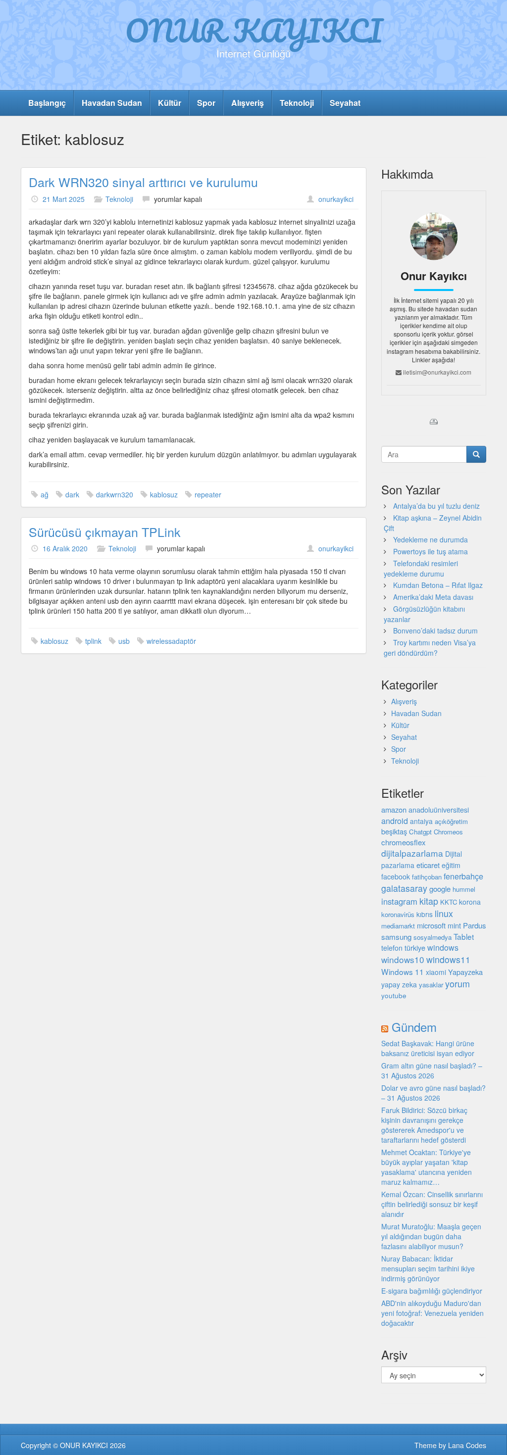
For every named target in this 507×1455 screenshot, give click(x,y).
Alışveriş (247, 102)
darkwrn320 (114, 494)
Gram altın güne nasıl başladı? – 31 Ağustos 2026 (431, 1070)
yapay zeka (399, 984)
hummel (464, 889)
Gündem (414, 1026)
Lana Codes (467, 1445)
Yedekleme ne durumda (430, 539)
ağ (45, 494)
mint (454, 925)
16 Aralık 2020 (65, 548)
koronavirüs (397, 914)
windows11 (448, 959)
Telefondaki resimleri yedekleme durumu (421, 568)
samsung (396, 936)
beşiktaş (394, 831)
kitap (428, 900)
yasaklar (431, 984)
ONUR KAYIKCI (254, 30)
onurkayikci (336, 199)
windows (442, 947)
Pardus (474, 925)
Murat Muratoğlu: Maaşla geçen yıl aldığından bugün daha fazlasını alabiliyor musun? (431, 1236)
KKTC (448, 902)
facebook (395, 876)
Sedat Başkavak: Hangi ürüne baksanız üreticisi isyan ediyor (427, 1048)
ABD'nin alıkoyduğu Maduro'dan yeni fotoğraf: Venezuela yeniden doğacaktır (432, 1313)
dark (72, 494)
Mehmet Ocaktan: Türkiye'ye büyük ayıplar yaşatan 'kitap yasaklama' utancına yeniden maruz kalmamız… (426, 1167)
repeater (208, 494)
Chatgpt (420, 831)
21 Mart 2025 (64, 199)
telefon (392, 948)
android (394, 820)
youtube (393, 995)
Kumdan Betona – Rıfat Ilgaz (438, 585)
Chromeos (448, 831)
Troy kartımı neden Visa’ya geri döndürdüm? (430, 647)
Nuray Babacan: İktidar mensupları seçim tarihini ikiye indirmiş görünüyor (428, 1268)
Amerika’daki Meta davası (433, 597)
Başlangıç (47, 102)
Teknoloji (297, 102)
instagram (399, 901)
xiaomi (436, 972)
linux (444, 913)
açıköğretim (451, 821)
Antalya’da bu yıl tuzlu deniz (436, 506)
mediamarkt (398, 925)
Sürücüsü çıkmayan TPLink (105, 531)
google (440, 888)
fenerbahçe (463, 876)
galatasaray (404, 888)
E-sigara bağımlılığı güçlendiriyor (431, 1291)
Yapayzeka (465, 972)
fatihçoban (427, 876)
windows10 (402, 959)
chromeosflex (403, 842)
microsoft (431, 925)
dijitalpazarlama (412, 853)
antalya (421, 821)
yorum (457, 983)
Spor (206, 102)
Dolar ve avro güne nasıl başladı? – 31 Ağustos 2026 (433, 1093)
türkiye (415, 947)
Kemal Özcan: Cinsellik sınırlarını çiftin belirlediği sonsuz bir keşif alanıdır (432, 1204)
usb (124, 641)
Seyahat (345, 102)
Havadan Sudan (112, 102)
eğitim (451, 865)
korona (470, 902)
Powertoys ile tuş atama (430, 551)
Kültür (169, 102)
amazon (393, 809)
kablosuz (164, 494)
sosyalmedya (432, 937)
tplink (93, 641)
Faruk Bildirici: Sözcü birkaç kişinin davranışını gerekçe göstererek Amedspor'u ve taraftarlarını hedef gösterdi (424, 1125)
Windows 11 (402, 971)
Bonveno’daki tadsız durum (435, 630)
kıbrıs (424, 914)
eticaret (428, 865)
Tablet (464, 936)
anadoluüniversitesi (438, 810)
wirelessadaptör (171, 641)
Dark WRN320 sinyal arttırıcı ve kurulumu (143, 182)
